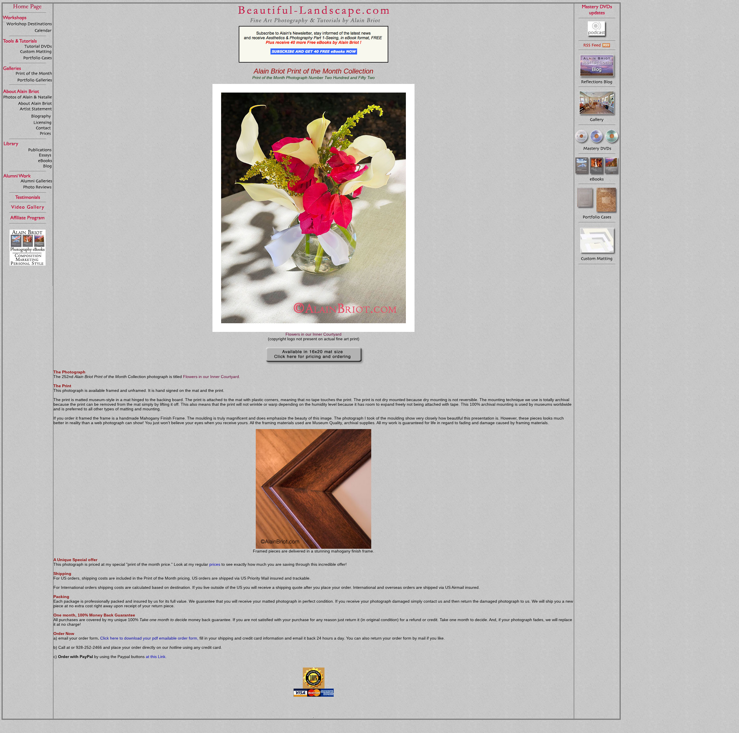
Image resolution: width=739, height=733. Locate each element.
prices (214, 564)
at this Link (155, 656)
